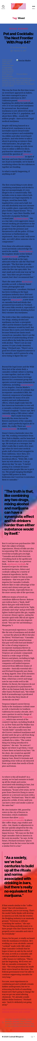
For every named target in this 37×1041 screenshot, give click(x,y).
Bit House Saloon (21, 218)
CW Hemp (6, 416)
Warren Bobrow (26, 251)
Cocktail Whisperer (16, 1037)
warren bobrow (13, 1026)
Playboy (27, 1024)
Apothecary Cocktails (16, 564)
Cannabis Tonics (19, 1021)
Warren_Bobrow (21, 47)
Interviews (23, 28)
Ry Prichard (27, 281)
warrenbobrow (24, 1026)
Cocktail (28, 1021)
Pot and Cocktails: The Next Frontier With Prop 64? (18, 37)
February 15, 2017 (19, 51)
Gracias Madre (27, 385)
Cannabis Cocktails (10, 256)
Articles (13, 28)
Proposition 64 (24, 100)
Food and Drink (17, 1024)
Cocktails (8, 1024)
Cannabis (8, 1019)
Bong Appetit (16, 300)
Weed (32, 1026)
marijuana (8, 67)
